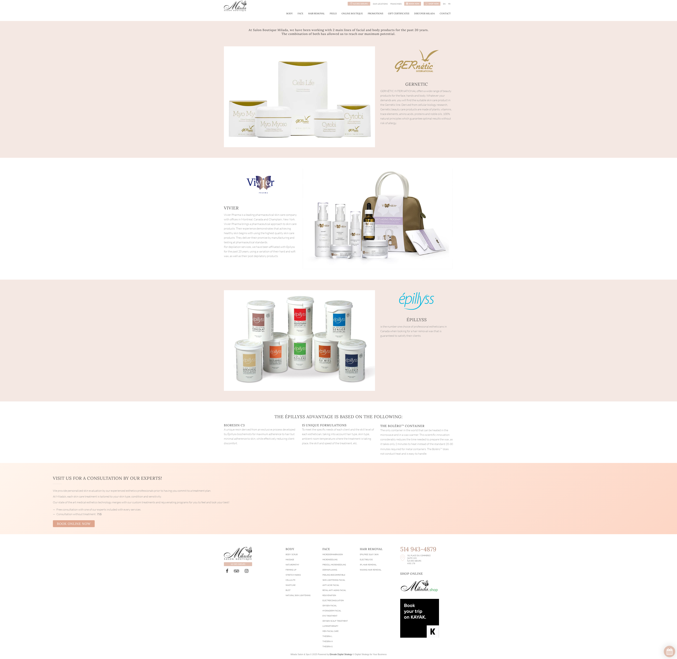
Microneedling (329, 559)
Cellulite (290, 580)
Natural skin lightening (298, 595)
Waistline (290, 585)
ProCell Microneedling (334, 564)
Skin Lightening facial (333, 580)
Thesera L (327, 636)
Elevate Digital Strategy (341, 654)
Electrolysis (366, 559)
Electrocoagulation (333, 600)
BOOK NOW (414, 3)
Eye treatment (329, 615)
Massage (290, 559)
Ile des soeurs (360, 3)
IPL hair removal (368, 564)
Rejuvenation (329, 595)
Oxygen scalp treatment (335, 621)
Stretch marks (293, 574)
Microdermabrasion (332, 554)
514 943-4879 (418, 549)
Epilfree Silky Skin (369, 554)
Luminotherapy (330, 626)
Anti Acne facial (330, 585)
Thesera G (327, 646)
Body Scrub (292, 554)
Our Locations (380, 3)
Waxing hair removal (370, 569)
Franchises (396, 3)
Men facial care (330, 631)
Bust (288, 590)
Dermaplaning (329, 569)
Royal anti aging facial (334, 590)
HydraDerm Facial (331, 610)
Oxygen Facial (329, 605)
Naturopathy (292, 564)
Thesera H (327, 641)
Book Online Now (74, 524)
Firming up (291, 569)
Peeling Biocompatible (333, 574)
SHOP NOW (433, 3)
